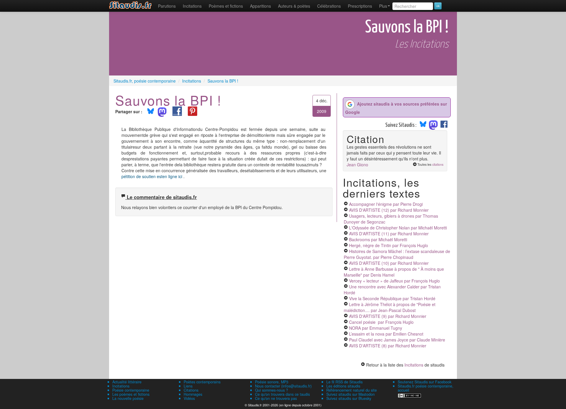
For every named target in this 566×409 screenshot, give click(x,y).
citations (437, 164)
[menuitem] (166, 6)
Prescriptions (360, 6)
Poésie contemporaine (130, 390)
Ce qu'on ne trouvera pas (276, 398)
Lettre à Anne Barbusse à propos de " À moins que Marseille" (394, 272)
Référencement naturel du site (351, 390)
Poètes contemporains (202, 382)
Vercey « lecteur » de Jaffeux (394, 281)
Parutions (167, 6)
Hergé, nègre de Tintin (388, 245)
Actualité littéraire (127, 382)
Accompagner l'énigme (386, 204)
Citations (191, 390)
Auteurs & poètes (294, 6)
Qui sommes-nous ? (271, 390)
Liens (188, 386)
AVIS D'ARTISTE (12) (389, 210)
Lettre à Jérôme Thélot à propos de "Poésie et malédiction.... (389, 307)
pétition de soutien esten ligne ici (152, 176)
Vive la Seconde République (392, 298)
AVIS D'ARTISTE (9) (387, 316)
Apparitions (260, 6)
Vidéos (189, 398)
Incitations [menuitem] (192, 6)
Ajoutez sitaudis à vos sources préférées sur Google (396, 108)
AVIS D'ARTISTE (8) (387, 346)
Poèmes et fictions (226, 6)
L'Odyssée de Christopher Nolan (398, 228)
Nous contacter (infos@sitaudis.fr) (283, 386)
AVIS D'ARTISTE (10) (389, 263)
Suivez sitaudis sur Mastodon (350, 394)
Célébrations (329, 6)
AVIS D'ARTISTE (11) (389, 233)
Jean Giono (357, 164)
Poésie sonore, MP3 (271, 382)
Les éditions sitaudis (343, 386)
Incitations (413, 365)
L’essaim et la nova (386, 334)
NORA (375, 328)
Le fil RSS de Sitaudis (344, 382)
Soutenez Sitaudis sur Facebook (424, 382)
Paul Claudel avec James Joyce (397, 340)
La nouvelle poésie (128, 398)
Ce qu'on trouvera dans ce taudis (282, 394)
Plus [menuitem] (383, 6)
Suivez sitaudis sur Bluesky (348, 398)
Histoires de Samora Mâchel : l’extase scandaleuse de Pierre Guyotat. (397, 254)
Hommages (193, 394)
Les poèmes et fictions (130, 394)
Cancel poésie (381, 322)
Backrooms (378, 239)
